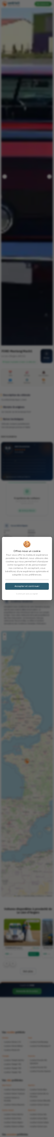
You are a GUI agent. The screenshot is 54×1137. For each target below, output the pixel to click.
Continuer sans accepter (27, 594)
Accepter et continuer (27, 586)
